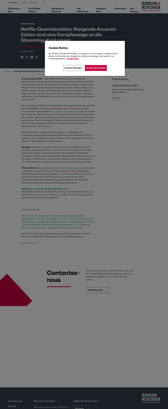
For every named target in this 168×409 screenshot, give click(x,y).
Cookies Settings (73, 68)
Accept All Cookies (95, 68)
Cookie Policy (73, 59)
